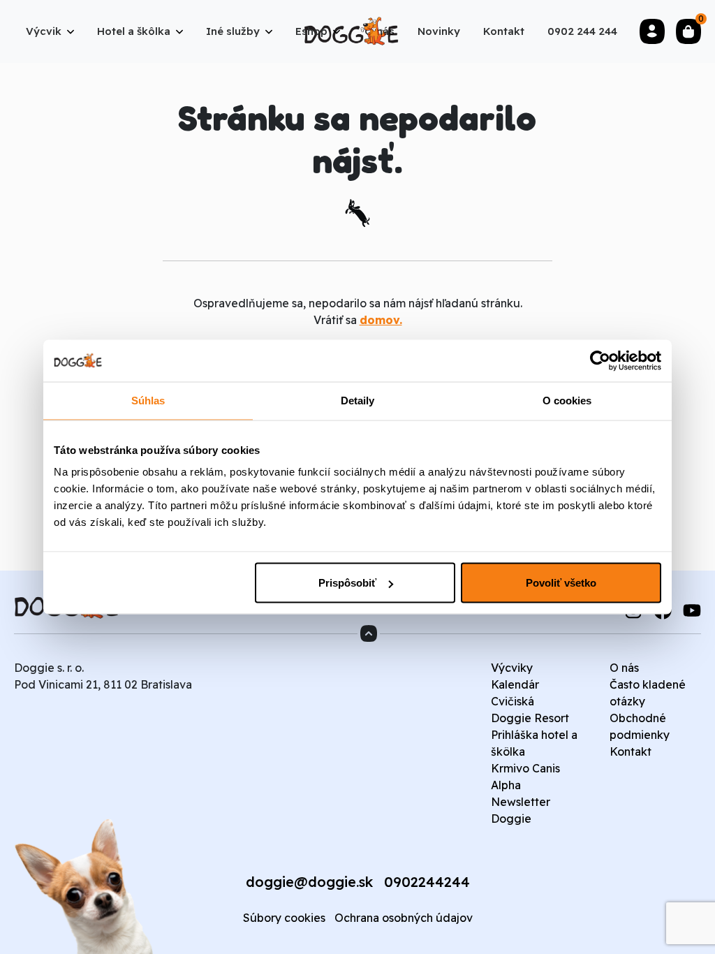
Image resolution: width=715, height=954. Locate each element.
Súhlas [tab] (148, 400)
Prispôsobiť (347, 583)
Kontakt (630, 751)
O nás (624, 668)
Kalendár (515, 684)
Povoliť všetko (561, 583)
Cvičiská (512, 701)
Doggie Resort (530, 718)
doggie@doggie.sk (309, 881)
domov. (381, 320)
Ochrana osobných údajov (403, 918)
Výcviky (512, 668)
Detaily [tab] (358, 400)
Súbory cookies (284, 918)
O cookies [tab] (567, 400)
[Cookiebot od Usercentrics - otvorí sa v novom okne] (600, 361)
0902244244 (427, 881)
